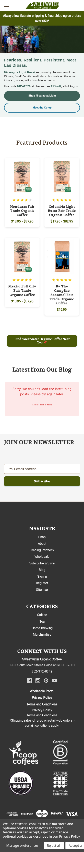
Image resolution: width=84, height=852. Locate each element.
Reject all (54, 845)
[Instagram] (37, 680)
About (42, 544)
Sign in (42, 576)
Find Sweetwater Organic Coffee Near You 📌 (42, 340)
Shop (42, 537)
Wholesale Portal (42, 691)
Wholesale (42, 557)
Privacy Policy (42, 697)
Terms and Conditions (42, 704)
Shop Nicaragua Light (42, 95)
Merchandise (42, 634)
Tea (42, 621)
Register (42, 583)
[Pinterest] (46, 680)
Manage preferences (22, 845)
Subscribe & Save (42, 563)
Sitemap (42, 590)
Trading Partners (42, 550)
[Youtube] (54, 680)
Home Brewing (42, 628)
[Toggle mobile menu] (6, 6)
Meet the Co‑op (42, 107)
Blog (42, 570)
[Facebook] (29, 680)
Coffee (42, 615)
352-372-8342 (42, 671)
